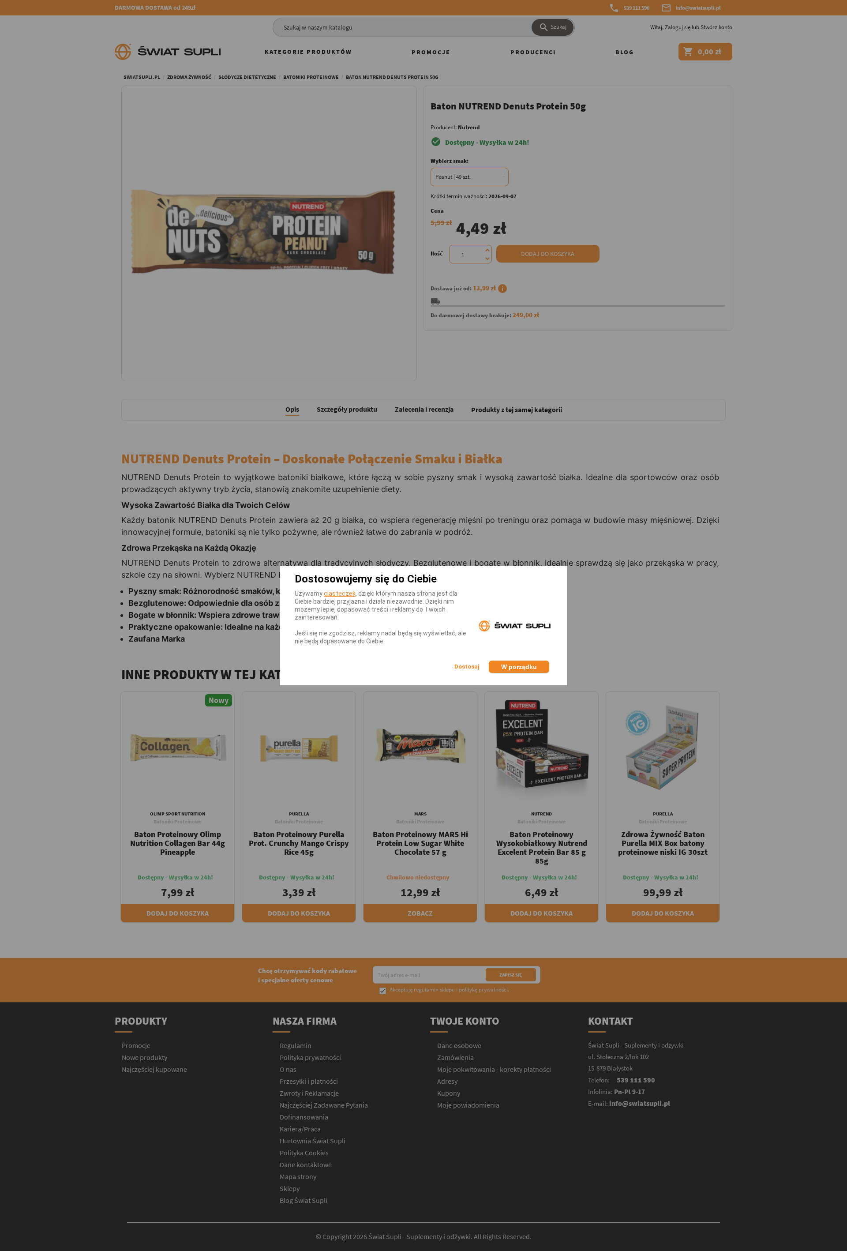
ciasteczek (340, 593)
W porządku (519, 666)
